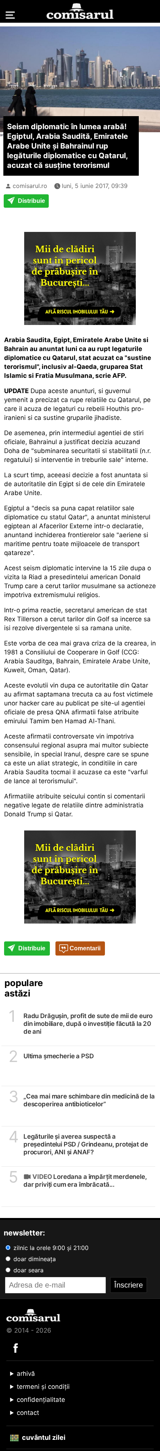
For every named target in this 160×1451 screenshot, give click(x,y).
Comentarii (84, 948)
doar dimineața (34, 1259)
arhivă (26, 1373)
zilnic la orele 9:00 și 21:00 (50, 1247)
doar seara (28, 1270)
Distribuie (30, 201)
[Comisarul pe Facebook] (15, 1347)
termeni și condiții (43, 1386)
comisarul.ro (30, 185)
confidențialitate (41, 1399)
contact (28, 1412)
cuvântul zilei (42, 1437)
